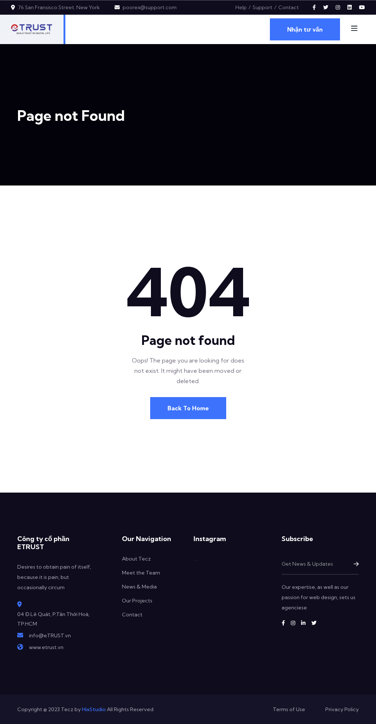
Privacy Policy (342, 709)
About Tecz (136, 558)
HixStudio (94, 709)
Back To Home (188, 408)
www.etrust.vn (46, 647)
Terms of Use (289, 709)
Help (241, 7)
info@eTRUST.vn (50, 635)
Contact (288, 7)
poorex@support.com (150, 7)
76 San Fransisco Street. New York (59, 7)
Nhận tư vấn (305, 29)
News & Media (139, 586)
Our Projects (137, 600)
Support (262, 7)
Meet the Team (141, 572)
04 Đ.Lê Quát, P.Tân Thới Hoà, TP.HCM (53, 619)
